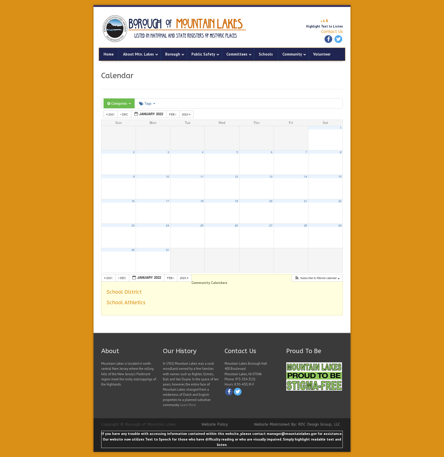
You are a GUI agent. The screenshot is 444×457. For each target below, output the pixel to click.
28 (305, 225)
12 (236, 176)
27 (270, 225)
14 (305, 176)
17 (167, 201)
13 (270, 176)
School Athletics (126, 303)
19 (236, 201)
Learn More (188, 405)
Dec (125, 114)
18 (201, 201)
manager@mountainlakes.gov (292, 433)
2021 (111, 114)
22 (339, 201)
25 (201, 225)
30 (133, 250)
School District (124, 292)
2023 (185, 114)
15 (339, 176)
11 (201, 176)
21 (305, 201)
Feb (172, 114)
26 (236, 225)
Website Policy (214, 424)
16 (133, 201)
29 (339, 225)
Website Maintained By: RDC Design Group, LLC (297, 424)
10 (167, 176)
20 (270, 201)
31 (167, 250)
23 (133, 225)
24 (167, 225)
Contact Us (332, 31)
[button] (317, 277)
